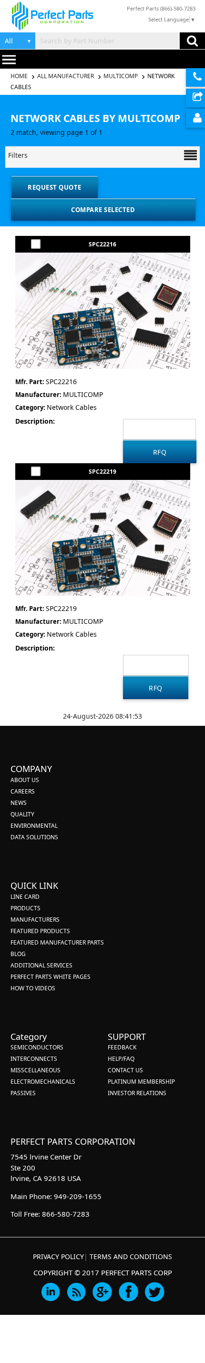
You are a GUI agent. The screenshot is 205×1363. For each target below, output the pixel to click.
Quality (22, 814)
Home (19, 76)
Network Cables (72, 407)
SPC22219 (102, 472)
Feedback (122, 1047)
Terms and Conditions (131, 1256)
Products (25, 908)
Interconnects (33, 1059)
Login (195, 118)
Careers (22, 791)
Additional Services (41, 965)
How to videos (32, 988)
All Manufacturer (65, 76)
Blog (18, 954)
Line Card (25, 897)
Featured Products (40, 931)
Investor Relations (137, 1093)
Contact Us (125, 1070)
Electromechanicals (42, 1082)
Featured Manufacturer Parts (57, 942)
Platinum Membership (141, 1082)
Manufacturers (35, 919)
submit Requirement (195, 98)
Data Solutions (34, 837)
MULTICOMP (120, 76)
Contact (195, 77)
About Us (24, 780)
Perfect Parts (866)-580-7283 (161, 8)
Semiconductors (36, 1047)
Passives (23, 1093)
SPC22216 (102, 244)
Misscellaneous (35, 1070)
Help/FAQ (121, 1059)
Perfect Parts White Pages (50, 977)
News (18, 803)
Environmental (34, 826)
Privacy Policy (58, 1256)
